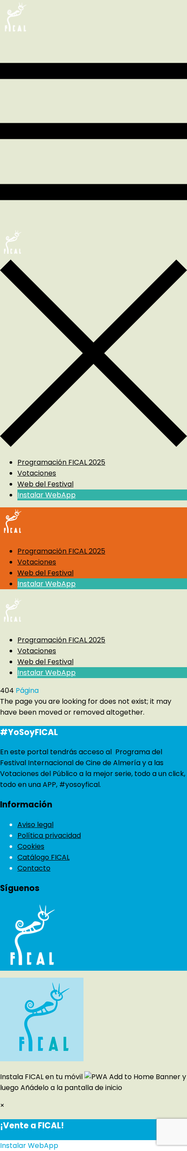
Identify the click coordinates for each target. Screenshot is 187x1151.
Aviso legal (35, 825)
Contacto (33, 868)
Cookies (30, 846)
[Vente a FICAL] (15, 32)
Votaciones (36, 473)
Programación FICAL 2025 (61, 462)
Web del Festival (45, 484)
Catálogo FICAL (43, 857)
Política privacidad (49, 835)
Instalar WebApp (46, 495)
